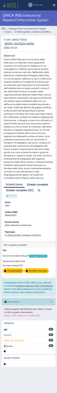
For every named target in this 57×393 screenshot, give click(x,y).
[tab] (39, 190)
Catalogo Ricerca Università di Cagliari (27, 28)
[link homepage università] (35, 5)
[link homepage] (10, 5)
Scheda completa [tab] (37, 184)
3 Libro (8, 31)
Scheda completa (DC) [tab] (19, 190)
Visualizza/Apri (14, 270)
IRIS (3, 28)
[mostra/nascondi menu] (54, 5)
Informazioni (12, 301)
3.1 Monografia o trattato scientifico (32, 31)
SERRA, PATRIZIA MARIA (19, 43)
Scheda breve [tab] (14, 184)
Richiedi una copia (37, 270)
